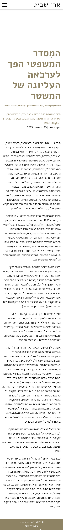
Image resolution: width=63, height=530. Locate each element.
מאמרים (57, 105)
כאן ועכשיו (48, 105)
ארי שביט (47, 5)
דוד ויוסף (28, 525)
